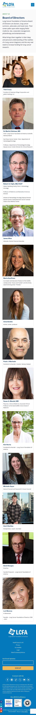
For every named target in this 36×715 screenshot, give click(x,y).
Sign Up (18, 668)
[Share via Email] (1, 711)
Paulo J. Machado (9, 361)
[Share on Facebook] (1, 702)
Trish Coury (7, 89)
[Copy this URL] (1, 709)
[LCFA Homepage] (9, 4)
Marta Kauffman (9, 278)
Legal (18, 650)
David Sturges (8, 566)
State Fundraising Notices (18, 652)
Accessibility (18, 647)
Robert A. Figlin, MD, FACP (12, 184)
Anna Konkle (8, 322)
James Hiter (7, 238)
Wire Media (25, 711)
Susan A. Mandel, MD (11, 401)
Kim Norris (7, 445)
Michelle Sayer (8, 486)
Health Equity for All (18, 642)
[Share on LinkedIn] (1, 704)
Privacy (18, 645)
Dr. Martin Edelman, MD (11, 131)
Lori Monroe (7, 611)
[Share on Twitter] (1, 706)
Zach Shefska (8, 526)
